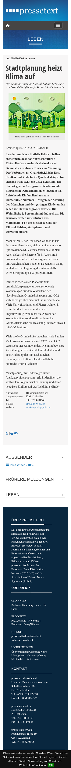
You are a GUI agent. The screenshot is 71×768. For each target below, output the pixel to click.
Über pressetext (19, 651)
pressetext (16, 636)
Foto (26, 624)
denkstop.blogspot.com (38, 407)
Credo (41, 655)
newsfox (35, 636)
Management (18, 655)
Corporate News (38, 651)
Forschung (27, 605)
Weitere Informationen (32, 765)
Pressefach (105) (21, 465)
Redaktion (16, 624)
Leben (38, 605)
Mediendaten (18, 659)
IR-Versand (33, 620)
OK (51, 765)
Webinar (34, 624)
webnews (16, 640)
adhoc (26, 636)
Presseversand (18, 620)
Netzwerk (32, 655)
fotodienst (28, 640)
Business (15, 605)
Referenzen (33, 659)
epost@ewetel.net (35, 403)
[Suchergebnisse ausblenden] (16, 433)
